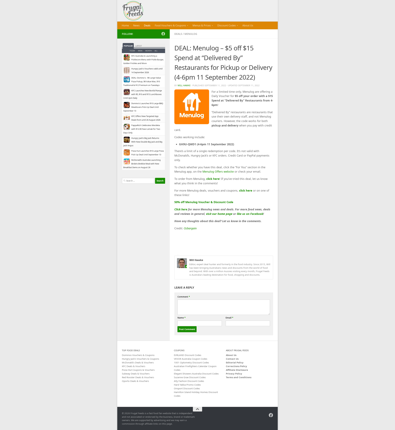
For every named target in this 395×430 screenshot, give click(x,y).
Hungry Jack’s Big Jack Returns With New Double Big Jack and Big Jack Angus (142, 142)
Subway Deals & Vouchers (136, 373)
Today (132, 51)
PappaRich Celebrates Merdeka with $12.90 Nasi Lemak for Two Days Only (141, 129)
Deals (147, 25)
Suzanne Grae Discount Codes (190, 377)
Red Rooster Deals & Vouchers (138, 377)
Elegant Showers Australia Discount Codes (196, 373)
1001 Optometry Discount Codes (191, 362)
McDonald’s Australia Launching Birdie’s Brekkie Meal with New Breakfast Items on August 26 (142, 164)
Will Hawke (184, 85)
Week (140, 51)
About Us (247, 25)
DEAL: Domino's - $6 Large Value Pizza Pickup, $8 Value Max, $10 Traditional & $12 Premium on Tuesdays (142, 81)
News (136, 25)
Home (125, 25)
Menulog (190, 34)
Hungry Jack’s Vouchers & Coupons (140, 358)
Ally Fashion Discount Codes (189, 380)
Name (181, 317)
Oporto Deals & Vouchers (135, 380)
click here (213, 179)
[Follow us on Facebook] (163, 34)
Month (148, 51)
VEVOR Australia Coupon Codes (190, 358)
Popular (128, 46)
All (156, 51)
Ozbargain (190, 228)
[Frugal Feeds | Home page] (133, 11)
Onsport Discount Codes (187, 388)
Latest (138, 46)
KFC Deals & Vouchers (133, 366)
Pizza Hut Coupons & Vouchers (138, 369)
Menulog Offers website (218, 171)
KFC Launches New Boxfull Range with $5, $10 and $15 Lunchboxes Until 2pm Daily (142, 94)
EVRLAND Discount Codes (187, 355)
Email (229, 317)
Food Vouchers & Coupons (170, 25)
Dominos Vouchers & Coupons (138, 355)
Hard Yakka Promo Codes (187, 384)
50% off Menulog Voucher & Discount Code (203, 202)
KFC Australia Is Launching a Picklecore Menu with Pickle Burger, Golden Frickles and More (143, 59)
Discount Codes (226, 25)
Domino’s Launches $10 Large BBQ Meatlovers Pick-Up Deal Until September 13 (143, 107)
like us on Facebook (250, 214)
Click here (180, 209)
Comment (183, 296)
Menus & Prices (202, 25)
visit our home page (219, 214)
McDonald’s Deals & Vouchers (138, 362)
